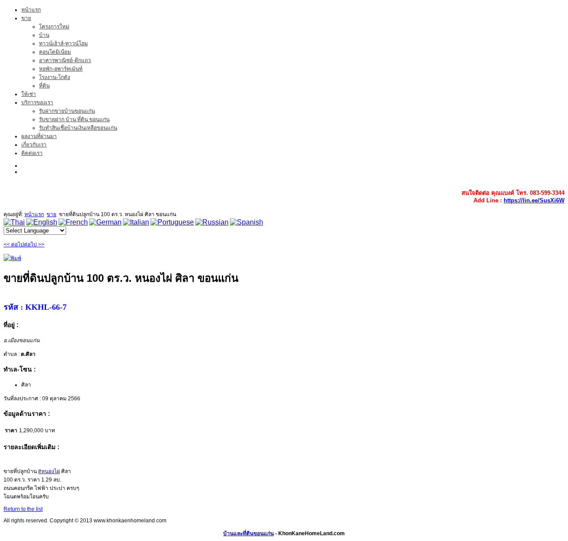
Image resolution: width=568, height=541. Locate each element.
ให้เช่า (28, 94)
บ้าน (44, 35)
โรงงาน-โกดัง (54, 77)
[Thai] (14, 222)
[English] (41, 222)
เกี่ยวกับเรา (34, 145)
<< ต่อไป (14, 244)
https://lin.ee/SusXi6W (534, 200)
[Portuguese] (172, 222)
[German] (105, 222)
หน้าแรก (31, 10)
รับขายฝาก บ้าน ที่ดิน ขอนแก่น (74, 119)
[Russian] (212, 222)
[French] (73, 222)
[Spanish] (246, 222)
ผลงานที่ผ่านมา (39, 136)
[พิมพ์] (12, 258)
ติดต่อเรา (32, 153)
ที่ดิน (44, 86)
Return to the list (23, 509)
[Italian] (136, 222)
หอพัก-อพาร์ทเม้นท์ (61, 69)
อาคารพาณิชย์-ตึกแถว (65, 60)
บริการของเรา (37, 102)
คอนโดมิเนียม (55, 52)
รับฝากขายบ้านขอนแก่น (67, 111)
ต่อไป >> (34, 244)
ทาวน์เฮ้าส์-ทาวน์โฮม (63, 43)
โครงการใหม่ (54, 27)
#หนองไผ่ (49, 471)
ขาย (26, 18)
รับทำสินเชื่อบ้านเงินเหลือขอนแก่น (78, 128)
